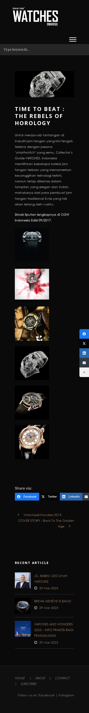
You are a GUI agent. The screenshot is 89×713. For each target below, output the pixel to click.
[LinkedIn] (84, 353)
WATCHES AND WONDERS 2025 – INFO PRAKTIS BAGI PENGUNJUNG (53, 630)
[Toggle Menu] (72, 39)
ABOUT (40, 678)
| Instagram (65, 695)
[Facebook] (84, 334)
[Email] (84, 362)
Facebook (47, 695)
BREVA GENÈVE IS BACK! (52, 601)
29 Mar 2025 (48, 588)
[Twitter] (84, 343)
